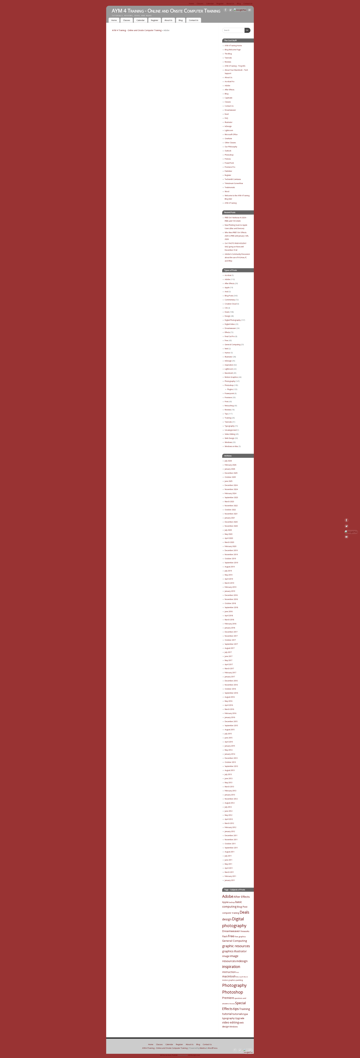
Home (191, 3)
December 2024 (231, 485)
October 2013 (230, 762)
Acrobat (228, 275)
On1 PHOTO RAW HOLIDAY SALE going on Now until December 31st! (235, 246)
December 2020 (231, 522)
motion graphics (229, 980)
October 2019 (230, 558)
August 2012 (230, 803)
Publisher (228, 171)
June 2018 (228, 611)
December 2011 (231, 835)
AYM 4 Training (231, 203)
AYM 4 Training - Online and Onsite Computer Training (166, 10)
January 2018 (230, 628)
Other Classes (230, 142)
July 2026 (228, 461)
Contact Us (247, 3)
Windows (228, 442)
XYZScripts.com (194, 1055)
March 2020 (229, 542)
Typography (229, 426)
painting (239, 980)
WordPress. (213, 1048)
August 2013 (230, 770)
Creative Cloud (231, 304)
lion (237, 972)
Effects (227, 332)
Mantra (203, 1048)
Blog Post (242, 906)
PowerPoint (229, 163)
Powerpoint (229, 393)
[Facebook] (225, 10)
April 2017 (229, 664)
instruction (229, 972)
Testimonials (230, 187)
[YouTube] (250, 10)
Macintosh (229, 373)
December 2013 (231, 758)
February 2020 (230, 546)
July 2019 (228, 571)
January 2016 (230, 717)
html (226, 348)
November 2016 (231, 685)
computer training (230, 912)
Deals (227, 312)
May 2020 (228, 534)
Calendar (210, 3)
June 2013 (228, 778)
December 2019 (231, 550)
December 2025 (231, 473)
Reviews (228, 62)
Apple (227, 287)
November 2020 (231, 526)
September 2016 (231, 693)
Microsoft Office (231, 134)
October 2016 (230, 689)
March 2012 (229, 823)
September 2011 (231, 848)
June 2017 (228, 656)
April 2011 (229, 868)
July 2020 (228, 530)
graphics (227, 951)
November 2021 (231, 514)
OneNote (228, 138)
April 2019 (229, 579)
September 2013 (231, 766)
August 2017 (230, 648)
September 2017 (231, 644)
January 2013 (230, 795)
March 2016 (229, 709)
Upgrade (239, 1018)
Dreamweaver (230, 110)
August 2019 (230, 567)
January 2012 (230, 831)
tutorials (237, 1014)
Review (232, 1004)
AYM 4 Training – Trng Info (235, 66)
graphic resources (236, 946)
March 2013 (229, 786)
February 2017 (230, 672)
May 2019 (228, 575)
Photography (230, 381)
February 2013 (230, 790)
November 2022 (231, 505)
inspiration (229, 365)
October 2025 (230, 477)
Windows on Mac (231, 446)
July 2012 (228, 807)
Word (227, 191)
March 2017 (229, 668)
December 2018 (231, 595)
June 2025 (228, 481)
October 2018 (230, 603)
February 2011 (230, 876)
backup (232, 902)
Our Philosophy (231, 146)
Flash (225, 936)
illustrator (240, 951)
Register (220, 3)
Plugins (230, 389)
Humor (227, 352)
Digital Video (230, 324)
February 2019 (230, 587)
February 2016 (230, 713)
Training (228, 418)
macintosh (229, 976)
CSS (226, 308)
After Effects (229, 89)
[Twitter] (230, 10)
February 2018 (230, 624)
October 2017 (230, 640)
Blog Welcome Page (233, 49)
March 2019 (229, 583)
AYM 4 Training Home (233, 45)
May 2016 (228, 701)
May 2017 (228, 660)
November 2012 (231, 799)
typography (228, 1018)
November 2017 (231, 636)
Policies (228, 159)
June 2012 (228, 811)
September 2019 (231, 562)
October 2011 (230, 843)
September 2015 (231, 725)
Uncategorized (231, 430)
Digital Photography (233, 320)
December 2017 (231, 632)
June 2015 (228, 738)
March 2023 (229, 501)
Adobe (227, 85)
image (225, 956)
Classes (200, 3)
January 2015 (230, 746)
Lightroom (229, 130)
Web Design (229, 438)
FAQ (226, 118)
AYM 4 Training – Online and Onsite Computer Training (164, 1048)
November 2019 (231, 554)
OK (246, 30)
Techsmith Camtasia (233, 179)
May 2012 (228, 815)
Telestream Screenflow (234, 183)
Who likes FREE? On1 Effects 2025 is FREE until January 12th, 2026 (237, 235)
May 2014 (228, 750)
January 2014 (230, 754)
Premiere (228, 397)
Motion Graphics (231, 377)
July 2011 (228, 856)
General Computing (232, 344)
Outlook (228, 151)
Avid (226, 291)
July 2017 (228, 652)
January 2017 (230, 676)
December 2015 (231, 721)
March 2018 (229, 619)
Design (227, 316)
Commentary (230, 300)
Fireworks (244, 931)
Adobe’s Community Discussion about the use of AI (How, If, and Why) (237, 257)
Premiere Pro (230, 167)
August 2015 (230, 729)
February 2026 (230, 465)
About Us (230, 3)
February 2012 (230, 827)
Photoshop (229, 155)
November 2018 (231, 599)
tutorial (227, 1014)
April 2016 (229, 705)
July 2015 (228, 733)
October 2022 (230, 509)
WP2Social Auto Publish (168, 1055)
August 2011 (230, 852)
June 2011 (228, 860)
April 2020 (229, 538)
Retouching (229, 405)
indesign (242, 961)
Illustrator (228, 122)
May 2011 (228, 864)
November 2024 (231, 489)
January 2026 (230, 469)
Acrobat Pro (229, 81)
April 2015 (229, 742)
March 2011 (229, 872)
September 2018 (231, 607)
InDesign (228, 126)
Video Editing (230, 434)
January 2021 (230, 518)
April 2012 (229, 819)
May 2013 (228, 782)
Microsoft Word (242, 977)
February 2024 (230, 493)
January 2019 (230, 591)
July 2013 (228, 774)
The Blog (228, 54)
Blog (239, 3)
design (227, 919)
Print (226, 401)
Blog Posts (229, 295)
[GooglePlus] (240, 10)
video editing (230, 1022)
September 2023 (231, 497)
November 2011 (231, 839)
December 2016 (231, 681)
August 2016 (230, 697)
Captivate (228, 98)
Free (226, 340)
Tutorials (228, 58)
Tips (226, 414)
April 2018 (229, 615)
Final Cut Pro (230, 336)
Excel (227, 114)
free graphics (240, 936)
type (245, 1014)
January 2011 (230, 880)
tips (236, 1008)
